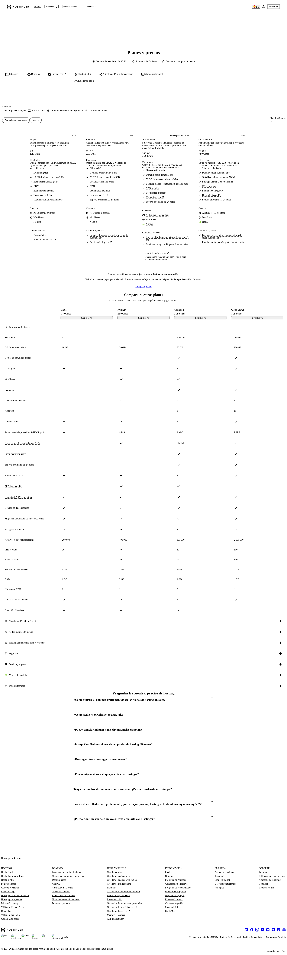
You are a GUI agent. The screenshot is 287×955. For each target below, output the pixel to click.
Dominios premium (61, 903)
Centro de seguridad (174, 903)
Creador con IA (114, 872)
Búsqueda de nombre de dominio (67, 872)
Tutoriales (263, 872)
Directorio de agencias (175, 891)
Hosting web (7, 872)
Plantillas (111, 887)
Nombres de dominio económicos (68, 876)
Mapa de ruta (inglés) (175, 895)
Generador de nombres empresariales (124, 903)
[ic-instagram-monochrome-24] (257, 929)
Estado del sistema (174, 899)
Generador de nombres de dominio (123, 891)
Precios (37, 6)
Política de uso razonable (165, 274)
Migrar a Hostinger (116, 915)
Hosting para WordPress (12, 876)
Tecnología (220, 876)
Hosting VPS (7, 880)
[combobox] (278, 120)
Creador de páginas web (118, 876)
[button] (143, 699)
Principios (219, 887)
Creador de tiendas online (119, 883)
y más (65, 937)
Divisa (272, 7)
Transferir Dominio (61, 891)
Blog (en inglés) (222, 880)
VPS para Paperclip (10, 915)
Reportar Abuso (266, 887)
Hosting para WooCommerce (15, 895)
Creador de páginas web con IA (122, 880)
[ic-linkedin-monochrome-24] (246, 929)
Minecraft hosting (9, 903)
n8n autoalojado (8, 883)
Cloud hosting (7, 891)
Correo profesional (10, 887)
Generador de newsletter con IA (122, 907)
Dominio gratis (59, 880)
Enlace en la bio (114, 899)
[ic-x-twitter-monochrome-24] (262, 929)
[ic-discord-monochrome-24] (284, 929)
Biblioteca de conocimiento (272, 876)
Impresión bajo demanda (118, 895)
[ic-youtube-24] (268, 929)
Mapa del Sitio (172, 907)
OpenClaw (6, 911)
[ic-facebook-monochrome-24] (252, 929)
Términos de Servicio (276, 937)
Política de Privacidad (230, 937)
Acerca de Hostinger (224, 872)
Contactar (263, 883)
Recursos (90, 7)
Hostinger (5, 858)
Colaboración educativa (176, 883)
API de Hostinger (115, 919)
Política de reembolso (253, 937)
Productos (50, 7)
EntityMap (170, 911)
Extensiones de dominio (63, 895)
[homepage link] (18, 6)
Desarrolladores (70, 7)
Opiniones (170, 876)
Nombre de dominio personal (66, 899)
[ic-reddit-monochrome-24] (273, 929)
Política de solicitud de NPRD (203, 937)
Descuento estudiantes (225, 883)
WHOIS (56, 883)
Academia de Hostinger (270, 880)
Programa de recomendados (178, 887)
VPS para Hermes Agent (13, 907)
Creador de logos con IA (118, 911)
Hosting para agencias (11, 899)
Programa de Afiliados (175, 880)
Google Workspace (10, 919)
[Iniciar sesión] (264, 7)
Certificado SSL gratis (62, 887)
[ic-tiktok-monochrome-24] (278, 929)
